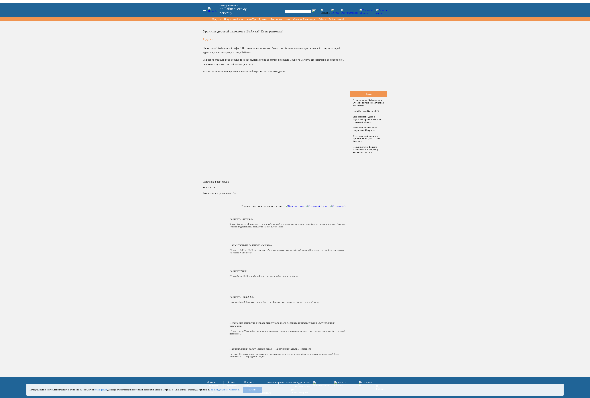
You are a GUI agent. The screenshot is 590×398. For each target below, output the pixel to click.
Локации (211, 382)
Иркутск (216, 19)
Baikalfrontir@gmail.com (298, 382)
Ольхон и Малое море (304, 19)
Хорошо (252, 389)
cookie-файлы (100, 389)
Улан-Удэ (251, 19)
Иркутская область (233, 19)
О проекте (249, 382)
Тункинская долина (280, 19)
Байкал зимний (336, 19)
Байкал (322, 19)
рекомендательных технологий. (225, 389)
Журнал (208, 39)
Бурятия (263, 19)
